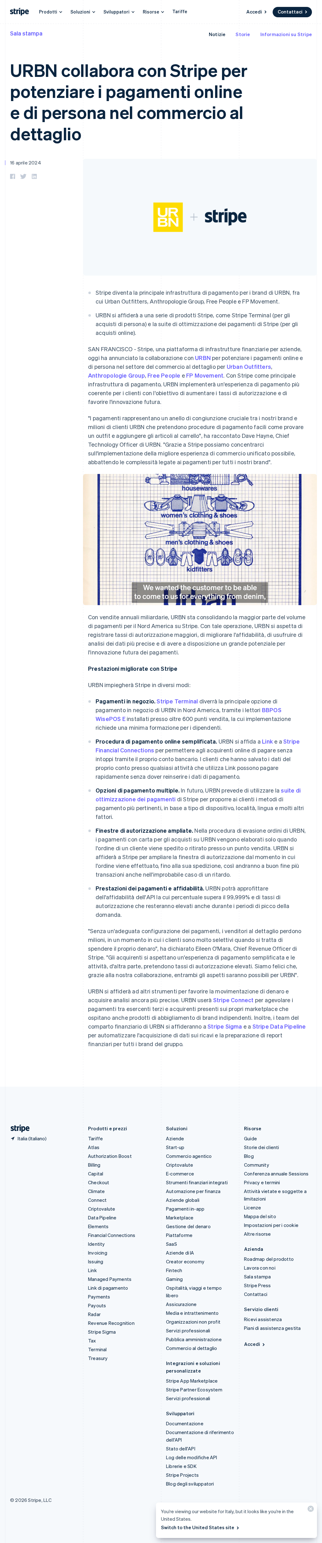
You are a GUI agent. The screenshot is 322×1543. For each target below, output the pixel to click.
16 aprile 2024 (25, 162)
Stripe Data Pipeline (279, 1026)
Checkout (98, 1182)
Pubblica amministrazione (194, 1339)
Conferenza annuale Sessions (276, 1173)
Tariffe (179, 11)
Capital (95, 1173)
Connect (97, 1200)
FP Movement (204, 375)
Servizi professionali (188, 1330)
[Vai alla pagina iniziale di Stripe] (18, 1128)
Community (256, 1165)
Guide (250, 1138)
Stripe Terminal (177, 701)
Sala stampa (26, 33)
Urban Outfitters (249, 366)
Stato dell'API (180, 1448)
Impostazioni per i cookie (271, 1225)
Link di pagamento (108, 1288)
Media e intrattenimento (192, 1313)
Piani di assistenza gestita (272, 1328)
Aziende (175, 1138)
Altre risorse (257, 1234)
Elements (98, 1226)
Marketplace (179, 1217)
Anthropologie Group (116, 375)
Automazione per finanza (193, 1191)
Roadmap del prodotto (269, 1259)
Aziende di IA (180, 1253)
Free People (163, 375)
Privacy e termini (262, 1182)
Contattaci (290, 11)
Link (267, 741)
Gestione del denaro (188, 1226)
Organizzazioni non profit (193, 1322)
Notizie (217, 34)
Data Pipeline (102, 1217)
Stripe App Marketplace (192, 1381)
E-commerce (180, 1173)
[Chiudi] (310, 1510)
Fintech (174, 1270)
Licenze (252, 1207)
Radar (94, 1314)
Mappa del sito (260, 1216)
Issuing (95, 1261)
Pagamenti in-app (185, 1209)
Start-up (175, 1147)
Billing (94, 1165)
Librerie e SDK (181, 1466)
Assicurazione (181, 1304)
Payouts (97, 1305)
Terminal (97, 1349)
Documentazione (184, 1423)
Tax (92, 1340)
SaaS (171, 1244)
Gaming (174, 1279)
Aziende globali (182, 1200)
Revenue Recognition (111, 1323)
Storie (243, 34)
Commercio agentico (189, 1156)
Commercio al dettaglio (191, 1348)
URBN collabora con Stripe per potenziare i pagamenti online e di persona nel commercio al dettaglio (128, 101)
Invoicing (97, 1253)
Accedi (254, 11)
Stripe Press (257, 1285)
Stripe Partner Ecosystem (194, 1389)
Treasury (98, 1358)
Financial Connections (111, 1235)
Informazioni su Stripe (286, 34)
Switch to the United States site (197, 1527)
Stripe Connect (233, 999)
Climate (96, 1191)
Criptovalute (101, 1209)
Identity (96, 1244)
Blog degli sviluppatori (190, 1484)
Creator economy (185, 1261)
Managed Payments (109, 1279)
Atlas (93, 1147)
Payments (99, 1296)
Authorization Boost (110, 1156)
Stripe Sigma (225, 1026)
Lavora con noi (259, 1268)
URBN (203, 357)
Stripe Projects (182, 1475)
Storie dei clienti (261, 1147)
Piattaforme (179, 1235)
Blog (249, 1156)
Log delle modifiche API (191, 1457)
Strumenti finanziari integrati (197, 1182)
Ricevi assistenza (263, 1319)
